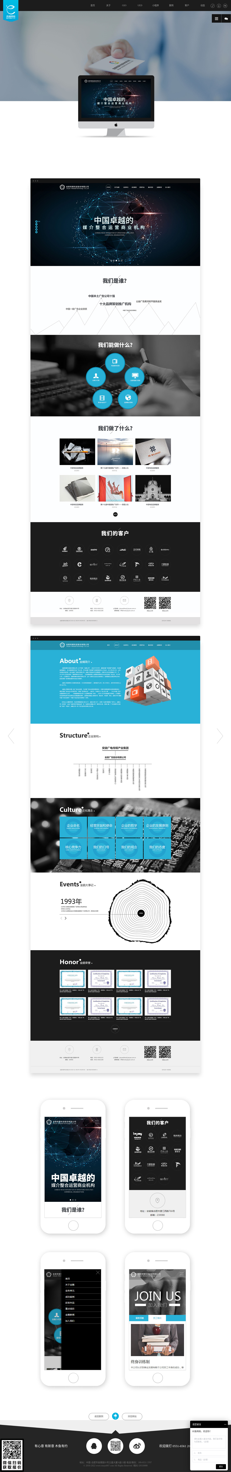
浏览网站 (132, 1416)
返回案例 (98, 1416)
